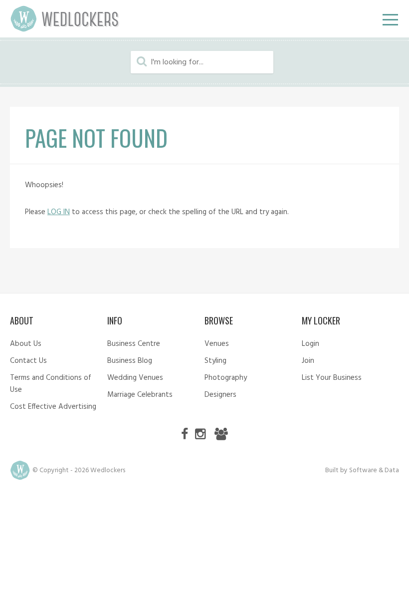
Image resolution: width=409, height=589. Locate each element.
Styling (215, 361)
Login (310, 344)
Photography (225, 378)
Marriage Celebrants (140, 395)
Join (308, 361)
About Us (25, 344)
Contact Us (28, 361)
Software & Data (374, 470)
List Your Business (332, 378)
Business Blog (129, 361)
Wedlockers (65, 18)
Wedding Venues (135, 378)
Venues (216, 344)
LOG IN (58, 212)
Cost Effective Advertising (53, 407)
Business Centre (133, 344)
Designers (220, 395)
